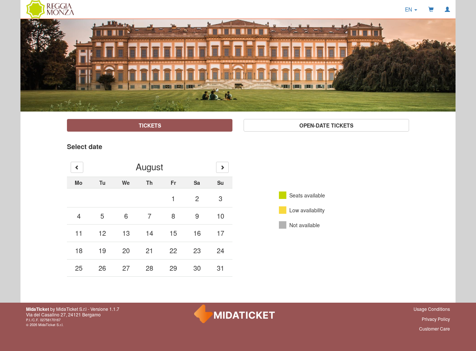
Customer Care (434, 328)
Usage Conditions (432, 309)
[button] (411, 9)
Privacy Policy (436, 319)
